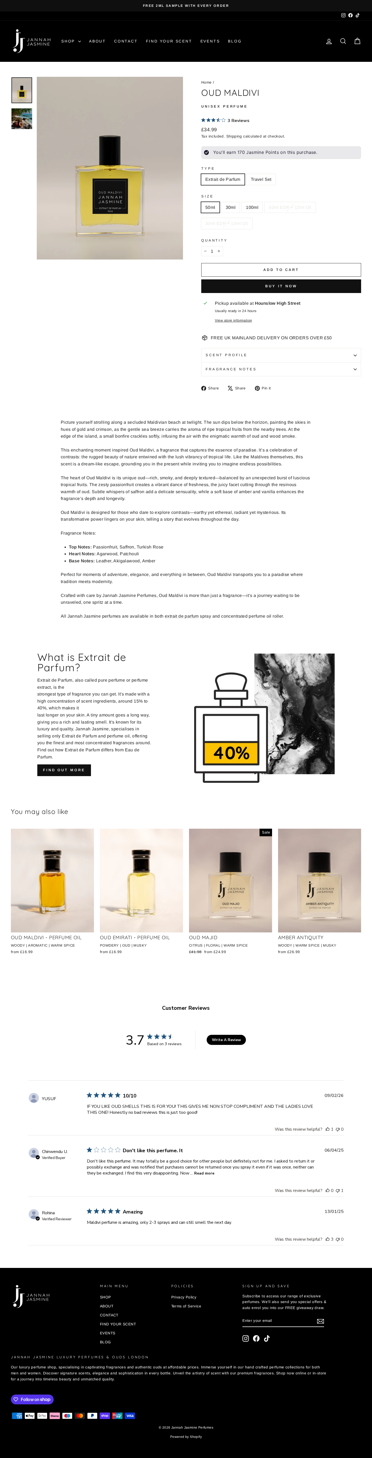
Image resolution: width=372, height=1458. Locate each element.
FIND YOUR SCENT (169, 41)
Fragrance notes (231, 369)
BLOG (235, 41)
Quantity (214, 240)
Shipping (234, 136)
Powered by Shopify (186, 1437)
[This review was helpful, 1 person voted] (328, 1129)
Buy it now (281, 286)
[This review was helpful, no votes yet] (328, 1191)
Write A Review (226, 1039)
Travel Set (261, 179)
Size (207, 196)
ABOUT (97, 41)
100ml (252, 207)
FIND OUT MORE (64, 770)
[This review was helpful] (328, 1239)
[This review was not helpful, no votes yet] (338, 1129)
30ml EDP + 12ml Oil (226, 223)
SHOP (69, 41)
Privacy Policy (184, 1297)
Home (206, 82)
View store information (233, 320)
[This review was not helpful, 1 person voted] (338, 1191)
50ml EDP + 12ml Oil (290, 207)
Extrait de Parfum (222, 179)
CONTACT (126, 41)
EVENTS (210, 41)
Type (208, 168)
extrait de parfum (182, 616)
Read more (204, 1173)
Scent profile (227, 355)
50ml (210, 207)
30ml (231, 207)
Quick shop (52, 926)
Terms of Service (186, 1306)
